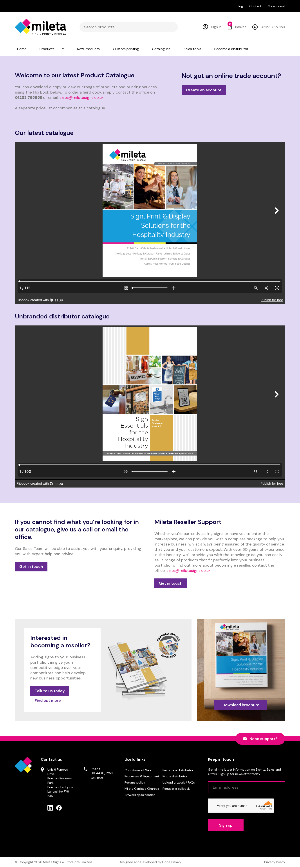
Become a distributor (178, 770)
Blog (240, 6)
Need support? (263, 738)
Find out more (48, 700)
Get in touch (31, 566)
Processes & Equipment (142, 776)
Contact (255, 6)
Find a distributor (175, 776)
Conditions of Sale (138, 770)
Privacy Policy (274, 862)
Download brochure (240, 705)
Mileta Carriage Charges (142, 789)
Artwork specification (140, 795)
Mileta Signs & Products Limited (67, 862)
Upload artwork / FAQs (179, 782)
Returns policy (135, 782)
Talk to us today (50, 691)
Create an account (204, 90)
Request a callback (176, 789)
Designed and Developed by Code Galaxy (150, 862)
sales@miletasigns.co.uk (82, 97)
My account (276, 6)
